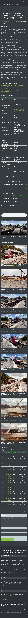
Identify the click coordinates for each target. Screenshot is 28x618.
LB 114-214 (8, 482)
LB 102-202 (8, 456)
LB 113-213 (8, 480)
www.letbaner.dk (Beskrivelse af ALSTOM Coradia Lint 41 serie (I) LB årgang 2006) (13, 91)
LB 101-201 (8, 454)
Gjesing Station (17, 4)
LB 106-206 (8, 465)
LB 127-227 (8, 511)
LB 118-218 (8, 491)
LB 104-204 (8, 461)
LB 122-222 (8, 500)
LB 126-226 (8, 509)
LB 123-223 (8, 502)
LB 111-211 (8, 476)
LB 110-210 (8, 474)
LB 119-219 (8, 493)
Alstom (15, 107)
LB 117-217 (8, 489)
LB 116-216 (8, 487)
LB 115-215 (8, 485)
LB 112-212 (8, 478)
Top (24, 609)
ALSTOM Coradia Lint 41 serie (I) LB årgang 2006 (19, 110)
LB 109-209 (8, 472)
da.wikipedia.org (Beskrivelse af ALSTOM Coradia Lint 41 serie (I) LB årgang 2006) (13, 86)
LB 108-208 (8, 469)
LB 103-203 (8, 458)
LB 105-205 (8, 463)
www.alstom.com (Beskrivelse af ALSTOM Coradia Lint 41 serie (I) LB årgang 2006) (13, 88)
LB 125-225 (8, 506)
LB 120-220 (8, 496)
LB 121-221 (8, 498)
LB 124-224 (8, 504)
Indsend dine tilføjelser (8, 539)
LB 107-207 (8, 467)
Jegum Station (10, 4)
